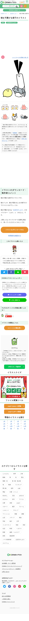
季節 (4, 492)
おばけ (18, 503)
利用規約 (15, 132)
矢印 (13, 499)
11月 (18, 426)
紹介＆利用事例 (6, 596)
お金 (19, 488)
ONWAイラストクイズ (8, 601)
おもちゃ (5, 499)
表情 (11, 503)
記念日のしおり (18, 210)
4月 (25, 421)
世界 (14, 473)
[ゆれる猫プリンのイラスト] (24, 107)
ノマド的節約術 (7, 539)
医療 (4, 532)
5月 (4, 423)
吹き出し (5, 495)
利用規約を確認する (14, 10)
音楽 (17, 525)
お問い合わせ (5, 571)
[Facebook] (11, 272)
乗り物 (4, 488)
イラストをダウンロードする (14, 230)
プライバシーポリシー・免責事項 (11, 569)
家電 (4, 536)
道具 (12, 488)
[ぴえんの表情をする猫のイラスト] (14, 116)
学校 (4, 521)
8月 (25, 423)
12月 (25, 426)
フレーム (21, 506)
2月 (11, 421)
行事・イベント (14, 492)
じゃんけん (6, 473)
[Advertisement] (14, 39)
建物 (22, 514)
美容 (24, 525)
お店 (4, 517)
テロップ (15, 510)
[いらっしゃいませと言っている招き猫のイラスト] (5, 107)
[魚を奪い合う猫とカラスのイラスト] (24, 116)
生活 (4, 528)
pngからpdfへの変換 (14, 411)
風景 (13, 506)
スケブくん (6, 543)
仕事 (4, 503)
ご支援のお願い (6, 599)
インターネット (7, 525)
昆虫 (22, 477)
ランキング (18, 484)
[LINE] (18, 272)
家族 (20, 517)
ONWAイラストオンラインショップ (12, 566)
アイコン (21, 499)
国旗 (16, 514)
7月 (18, 423)
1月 (4, 421)
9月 (4, 426)
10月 (11, 426)
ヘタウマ (19, 528)
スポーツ (5, 506)
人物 (21, 473)
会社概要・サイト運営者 (9, 563)
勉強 (9, 484)
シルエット (6, 510)
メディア (12, 517)
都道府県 (12, 536)
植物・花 (5, 481)
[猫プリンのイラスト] (5, 116)
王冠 (13, 495)
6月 (11, 423)
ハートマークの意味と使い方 (20, 57)
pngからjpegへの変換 (14, 406)
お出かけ (21, 495)
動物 (4, 477)
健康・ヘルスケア (14, 532)
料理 (11, 528)
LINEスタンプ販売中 (14, 367)
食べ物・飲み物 (16, 481)
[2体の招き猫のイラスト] (14, 107)
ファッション (6, 514)
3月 (18, 421)
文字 (18, 521)
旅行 (11, 521)
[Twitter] (4, 272)
